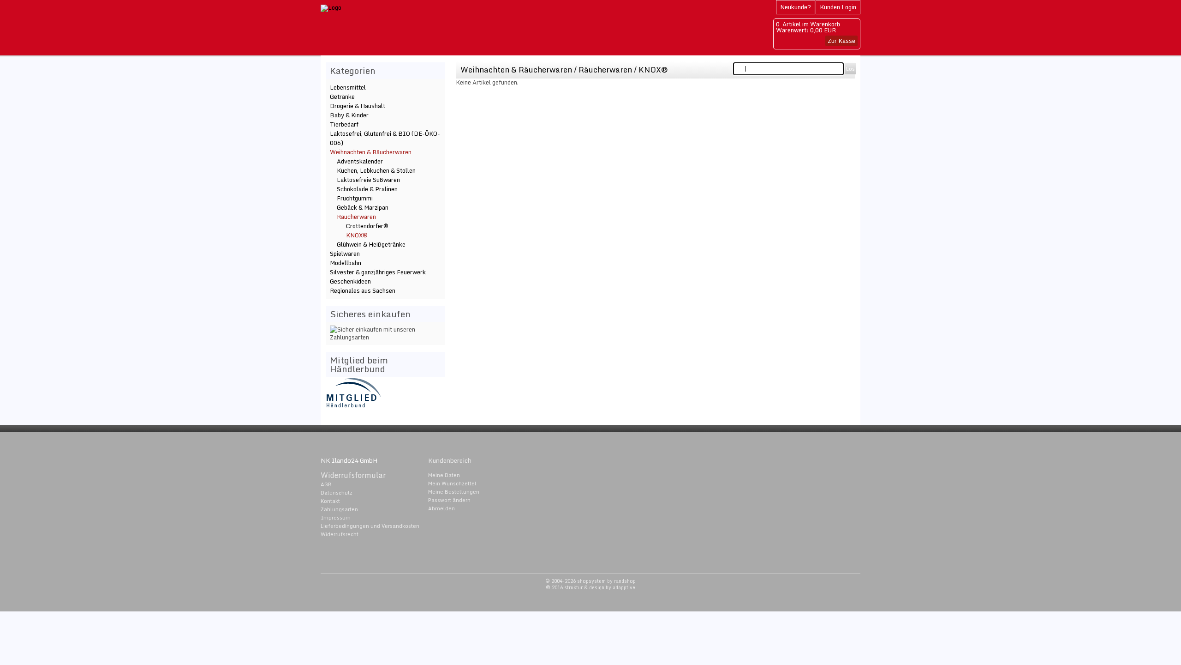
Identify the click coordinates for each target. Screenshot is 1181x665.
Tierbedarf (344, 124)
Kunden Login (838, 7)
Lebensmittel (348, 87)
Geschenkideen (350, 281)
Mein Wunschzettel (452, 483)
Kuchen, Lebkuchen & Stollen (376, 170)
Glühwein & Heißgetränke (371, 244)
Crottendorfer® (367, 226)
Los (850, 69)
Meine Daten (444, 475)
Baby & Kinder (349, 115)
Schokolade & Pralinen (367, 189)
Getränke (342, 96)
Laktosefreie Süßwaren (368, 180)
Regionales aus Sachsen (362, 290)
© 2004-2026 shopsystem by (590, 581)
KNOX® (653, 69)
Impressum (336, 518)
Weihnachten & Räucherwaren (516, 69)
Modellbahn (345, 263)
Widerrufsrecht (339, 534)
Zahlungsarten (339, 509)
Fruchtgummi (355, 198)
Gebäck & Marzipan (362, 207)
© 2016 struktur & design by (590, 587)
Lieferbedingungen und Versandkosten (370, 526)
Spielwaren (345, 253)
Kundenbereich (449, 460)
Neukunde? (795, 7)
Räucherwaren (606, 69)
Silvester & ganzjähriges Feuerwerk (378, 272)
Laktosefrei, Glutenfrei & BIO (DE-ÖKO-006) (385, 138)
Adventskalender (360, 161)
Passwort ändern (449, 500)
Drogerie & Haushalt (357, 106)
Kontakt (330, 501)
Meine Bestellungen (453, 492)
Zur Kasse (841, 41)
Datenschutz (336, 493)
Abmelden (441, 508)
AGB (326, 484)
